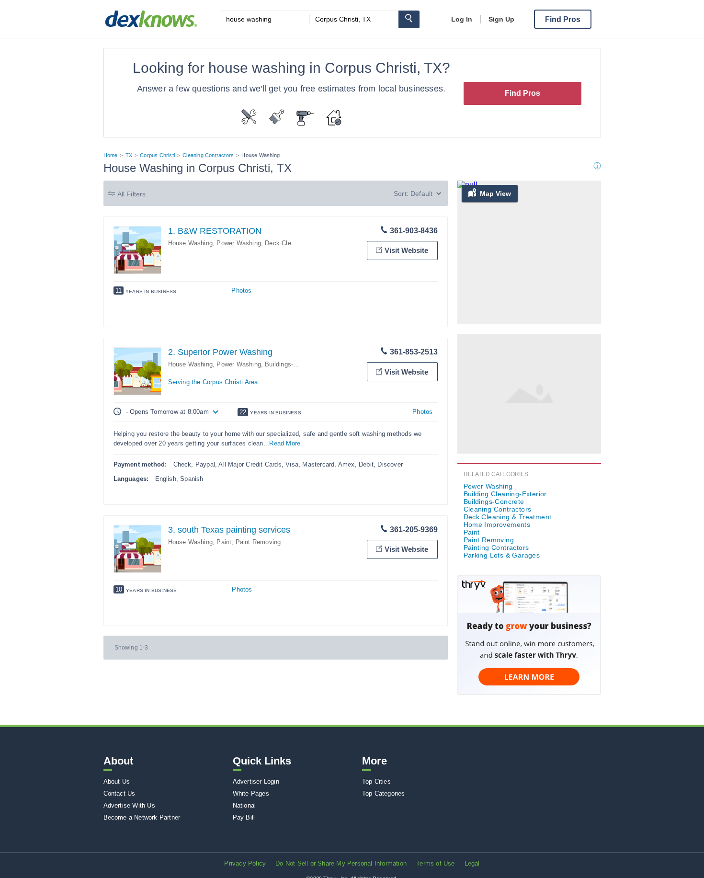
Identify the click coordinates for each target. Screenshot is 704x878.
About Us (116, 781)
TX (128, 155)
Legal (472, 863)
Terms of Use (435, 863)
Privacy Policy (245, 863)
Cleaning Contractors (208, 155)
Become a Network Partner (142, 817)
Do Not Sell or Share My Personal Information (341, 863)
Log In (461, 19)
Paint (223, 542)
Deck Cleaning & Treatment (508, 517)
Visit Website (406, 250)
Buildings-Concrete (292, 364)
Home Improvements (497, 524)
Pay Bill (244, 817)
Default (421, 193)
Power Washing (238, 243)
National (244, 805)
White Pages (251, 793)
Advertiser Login (256, 781)
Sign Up (501, 19)
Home (110, 155)
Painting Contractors (496, 547)
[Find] (409, 19)
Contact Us (119, 793)
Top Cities (376, 781)
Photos (241, 290)
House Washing (190, 243)
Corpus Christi (157, 155)
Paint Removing (258, 542)
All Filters (131, 194)
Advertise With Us (129, 805)
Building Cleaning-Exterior (505, 494)
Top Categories (383, 793)
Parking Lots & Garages (502, 555)
